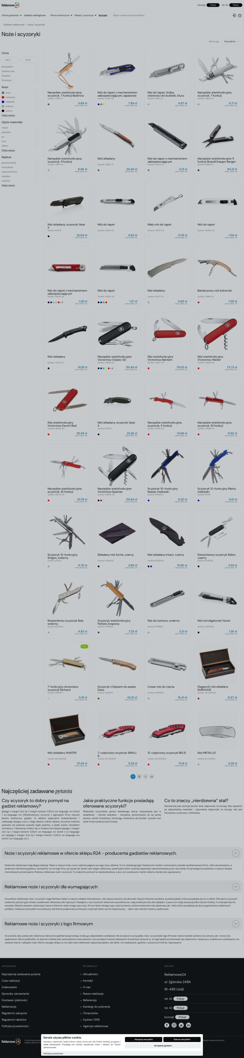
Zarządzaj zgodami (163, 1045)
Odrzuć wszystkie (182, 1039)
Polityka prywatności (53, 1053)
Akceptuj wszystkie (144, 1039)
